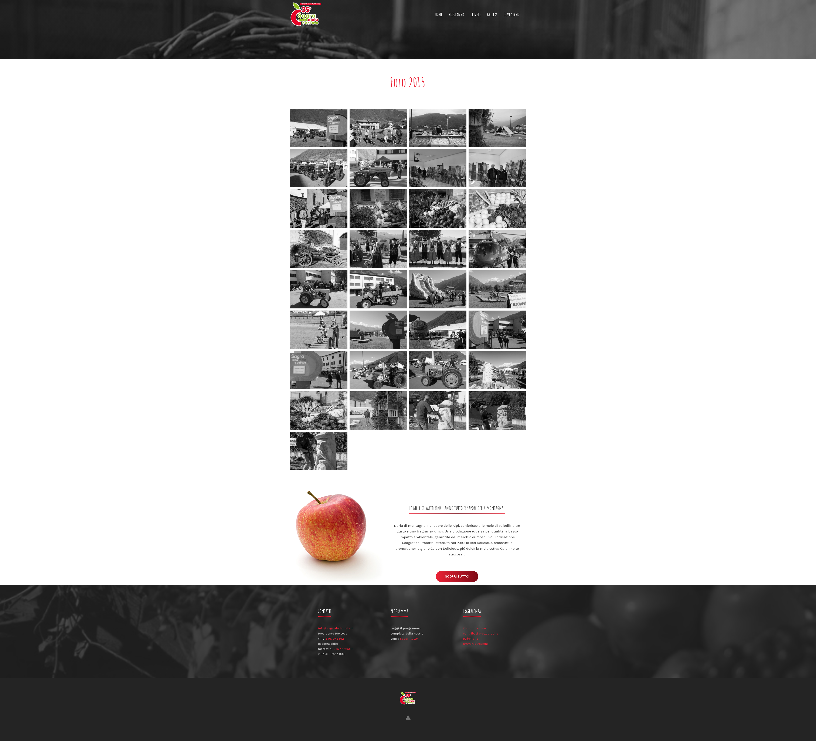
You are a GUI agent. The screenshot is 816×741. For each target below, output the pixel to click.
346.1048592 (334, 638)
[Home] (307, 14)
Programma (456, 14)
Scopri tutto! (457, 576)
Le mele (476, 14)
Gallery (492, 14)
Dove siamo (512, 14)
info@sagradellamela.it (335, 628)
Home (438, 14)
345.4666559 (343, 649)
